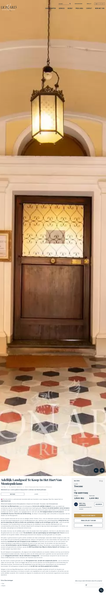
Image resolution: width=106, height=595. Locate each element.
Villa (9, 487)
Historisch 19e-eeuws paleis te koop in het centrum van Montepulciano (38, 487)
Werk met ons (99, 8)
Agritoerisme (19, 487)
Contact (89, 8)
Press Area (79, 8)
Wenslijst (89, 3)
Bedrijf (70, 8)
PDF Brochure (88, 526)
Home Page (3, 487)
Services (62, 8)
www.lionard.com (6, 501)
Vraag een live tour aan (88, 520)
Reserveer (99, 504)
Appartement (13, 487)
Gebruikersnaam (78, 3)
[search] (70, 3)
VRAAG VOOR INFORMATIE (88, 516)
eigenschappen (50, 8)
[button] (100, 481)
